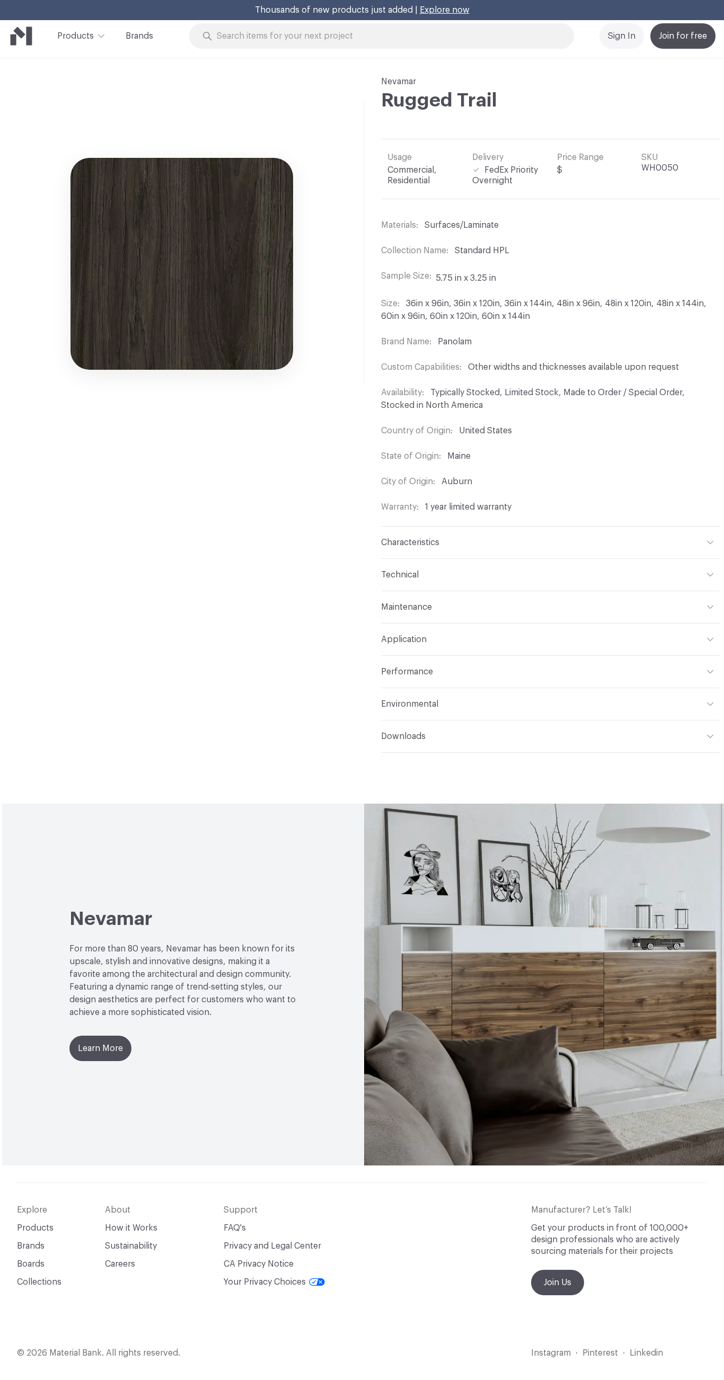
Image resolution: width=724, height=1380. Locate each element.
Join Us (557, 1282)
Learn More (100, 1048)
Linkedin (646, 1353)
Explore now (445, 10)
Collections (39, 1282)
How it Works (131, 1228)
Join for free (683, 36)
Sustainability (131, 1246)
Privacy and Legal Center (272, 1246)
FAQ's (235, 1228)
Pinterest (600, 1353)
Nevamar (398, 81)
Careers (120, 1264)
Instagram (551, 1353)
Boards (31, 1264)
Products (75, 36)
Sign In (621, 36)
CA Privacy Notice (259, 1264)
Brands (139, 36)
